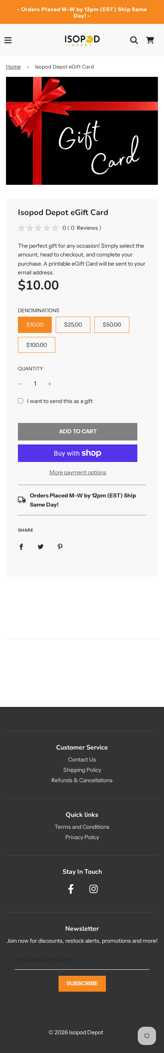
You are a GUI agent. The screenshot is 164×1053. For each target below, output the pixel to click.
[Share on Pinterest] (60, 546)
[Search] (134, 40)
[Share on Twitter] (40, 546)
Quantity (30, 369)
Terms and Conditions (82, 826)
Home (13, 66)
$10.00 (34, 324)
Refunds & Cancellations (82, 780)
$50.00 (112, 324)
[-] (20, 384)
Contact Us (82, 759)
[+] (50, 384)
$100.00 (36, 344)
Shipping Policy (82, 769)
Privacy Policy (82, 837)
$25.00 (73, 324)
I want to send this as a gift (60, 401)
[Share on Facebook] (21, 546)
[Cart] (150, 40)
